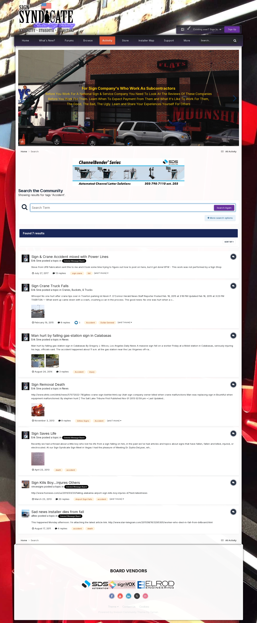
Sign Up (232, 29)
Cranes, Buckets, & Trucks (77, 289)
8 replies (65, 322)
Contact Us (128, 606)
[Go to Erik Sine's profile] (25, 258)
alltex (34, 515)
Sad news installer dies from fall (57, 512)
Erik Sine (36, 260)
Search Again (224, 207)
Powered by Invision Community (117, 612)
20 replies (63, 499)
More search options (221, 217)
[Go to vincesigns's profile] (25, 484)
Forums (69, 40)
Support (169, 40)
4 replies (62, 528)
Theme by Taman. (148, 612)
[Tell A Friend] (182, 29)
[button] (22, 98)
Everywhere (221, 40)
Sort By (228, 242)
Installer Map (146, 40)
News (65, 339)
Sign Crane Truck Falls (50, 286)
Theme (112, 606)
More (187, 40)
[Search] (234, 40)
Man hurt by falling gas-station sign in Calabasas (71, 335)
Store (125, 40)
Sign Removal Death (48, 384)
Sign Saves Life (43, 433)
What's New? (47, 40)
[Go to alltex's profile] (25, 513)
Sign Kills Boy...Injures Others (55, 482)
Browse (88, 40)
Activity (107, 40)
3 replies (64, 371)
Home (25, 40)
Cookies (144, 606)
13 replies (60, 273)
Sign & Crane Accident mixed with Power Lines (69, 257)
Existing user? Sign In (206, 29)
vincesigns (37, 486)
